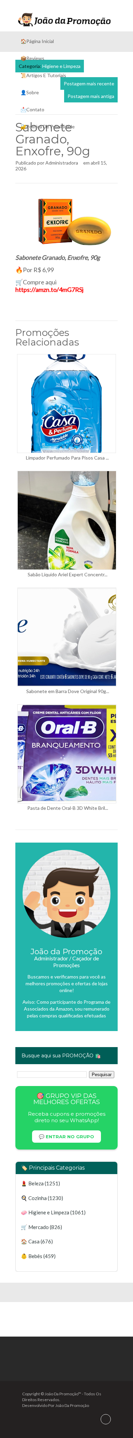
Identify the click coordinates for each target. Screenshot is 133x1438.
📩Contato (32, 109)
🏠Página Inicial (37, 41)
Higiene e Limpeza (48, 1212)
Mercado (38, 1227)
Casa (34, 1241)
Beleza (36, 1183)
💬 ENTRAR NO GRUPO (66, 1136)
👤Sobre (29, 92)
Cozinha (37, 1198)
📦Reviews (32, 58)
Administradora (61, 163)
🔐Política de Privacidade (47, 126)
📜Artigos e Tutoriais (43, 75)
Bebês (35, 1256)
